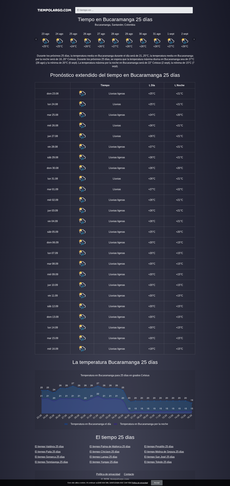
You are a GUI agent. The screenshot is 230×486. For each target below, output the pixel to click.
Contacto (129, 474)
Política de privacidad (108, 474)
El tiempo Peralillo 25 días (158, 446)
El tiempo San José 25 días (159, 457)
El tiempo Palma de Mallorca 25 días (110, 446)
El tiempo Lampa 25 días (103, 457)
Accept (156, 483)
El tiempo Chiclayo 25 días (104, 451)
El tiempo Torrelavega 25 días (51, 462)
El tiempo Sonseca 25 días (50, 457)
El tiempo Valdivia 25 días (49, 446)
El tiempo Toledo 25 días (158, 462)
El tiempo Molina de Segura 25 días (164, 451)
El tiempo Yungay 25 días (104, 462)
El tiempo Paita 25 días (48, 451)
